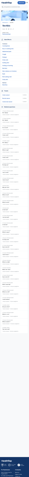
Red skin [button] (4, 68)
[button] (6, 2)
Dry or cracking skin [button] (8, 48)
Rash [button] (3, 74)
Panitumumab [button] (6, 34)
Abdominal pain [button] (6, 51)
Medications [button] (5, 22)
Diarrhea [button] (4, 85)
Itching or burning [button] (7, 65)
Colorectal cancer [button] (7, 102)
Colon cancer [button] (6, 95)
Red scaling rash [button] (7, 77)
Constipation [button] (6, 46)
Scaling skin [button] (5, 62)
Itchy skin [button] (5, 79)
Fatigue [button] (4, 57)
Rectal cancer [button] (6, 98)
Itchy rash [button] (5, 60)
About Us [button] (17, 472)
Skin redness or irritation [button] (9, 71)
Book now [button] (21, 2)
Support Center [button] (18, 474)
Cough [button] (4, 54)
